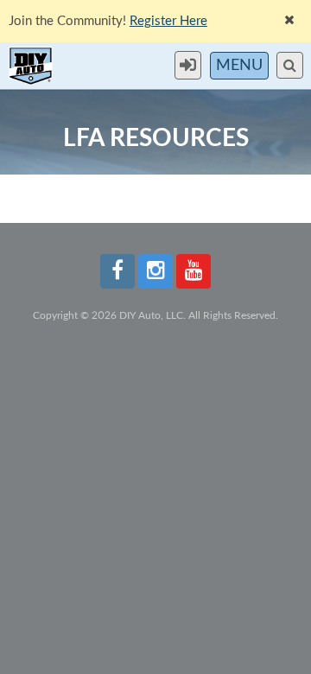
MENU (239, 65)
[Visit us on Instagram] (155, 271)
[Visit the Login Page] (192, 65)
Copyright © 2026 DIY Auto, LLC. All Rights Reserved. (155, 315)
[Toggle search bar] (289, 65)
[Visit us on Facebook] (117, 271)
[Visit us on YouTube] (193, 271)
